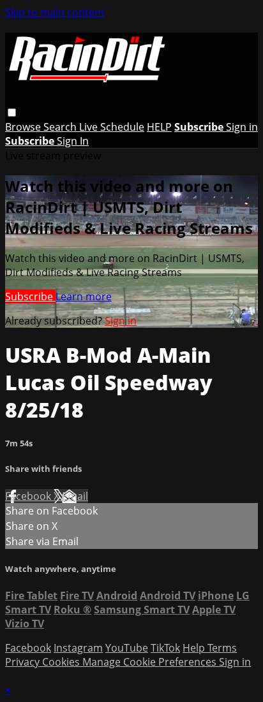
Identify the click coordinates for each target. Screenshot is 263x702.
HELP (159, 127)
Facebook (29, 496)
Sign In (73, 141)
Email (75, 496)
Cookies (62, 662)
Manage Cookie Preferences (150, 662)
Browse (24, 127)
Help (195, 648)
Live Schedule (111, 127)
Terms (222, 648)
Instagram (78, 648)
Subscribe (30, 296)
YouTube (126, 648)
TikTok (165, 648)
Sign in (242, 127)
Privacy (23, 662)
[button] (12, 112)
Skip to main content (55, 12)
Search (61, 127)
